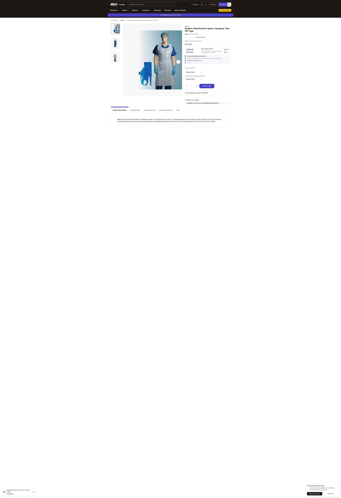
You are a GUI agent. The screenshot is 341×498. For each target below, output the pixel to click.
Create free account (192, 60)
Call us (196, 4)
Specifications (135, 110)
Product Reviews (150, 110)
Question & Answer (166, 110)
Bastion (187, 26)
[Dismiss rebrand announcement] (33, 492)
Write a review (201, 37)
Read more (188, 44)
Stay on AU (330, 494)
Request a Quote (226, 51)
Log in (200, 60)
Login (213, 4)
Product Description (120, 110)
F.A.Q (178, 110)
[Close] (338, 485)
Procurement (226, 10)
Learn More (9, 494)
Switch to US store (314, 494)
